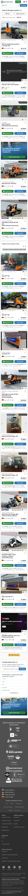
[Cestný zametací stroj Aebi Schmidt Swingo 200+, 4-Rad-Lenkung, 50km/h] (14, 501)
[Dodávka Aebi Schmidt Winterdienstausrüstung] (14, 111)
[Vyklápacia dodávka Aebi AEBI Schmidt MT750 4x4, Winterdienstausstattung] (14, 209)
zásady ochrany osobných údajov (14, 891)
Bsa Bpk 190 (19, 803)
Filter (8, 13)
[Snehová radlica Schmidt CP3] (14, 341)
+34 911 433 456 (9, 797)
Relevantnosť (20, 13)
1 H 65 (3, 678)
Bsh (7, 803)
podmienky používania (7, 893)
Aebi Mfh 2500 (6, 690)
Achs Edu (4, 687)
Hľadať (24, 5)
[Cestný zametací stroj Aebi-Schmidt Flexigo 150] (14, 423)
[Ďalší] (25, 31)
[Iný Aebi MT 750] (14, 263)
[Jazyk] (24, 1)
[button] (26, 1)
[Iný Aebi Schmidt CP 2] (14, 583)
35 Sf (3, 681)
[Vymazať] (18, 5)
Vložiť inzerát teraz (14, 157)
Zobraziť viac (14, 693)
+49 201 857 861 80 (10, 794)
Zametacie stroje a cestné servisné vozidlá (14, 249)
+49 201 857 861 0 (9, 792)
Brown (11, 803)
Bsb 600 (10, 810)
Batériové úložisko (8, 807)
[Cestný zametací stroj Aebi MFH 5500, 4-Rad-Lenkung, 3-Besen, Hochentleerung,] (14, 541)
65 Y (3, 684)
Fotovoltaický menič (19, 807)
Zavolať (21, 53)
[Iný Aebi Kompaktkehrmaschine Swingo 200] (14, 31)
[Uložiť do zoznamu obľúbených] (25, 43)
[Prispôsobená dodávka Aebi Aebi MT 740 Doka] (14, 170)
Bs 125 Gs (17, 810)
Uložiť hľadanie (14, 655)
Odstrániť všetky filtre (9, 17)
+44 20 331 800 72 (9, 790)
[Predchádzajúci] (2, 31)
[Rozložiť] (14, 59)
